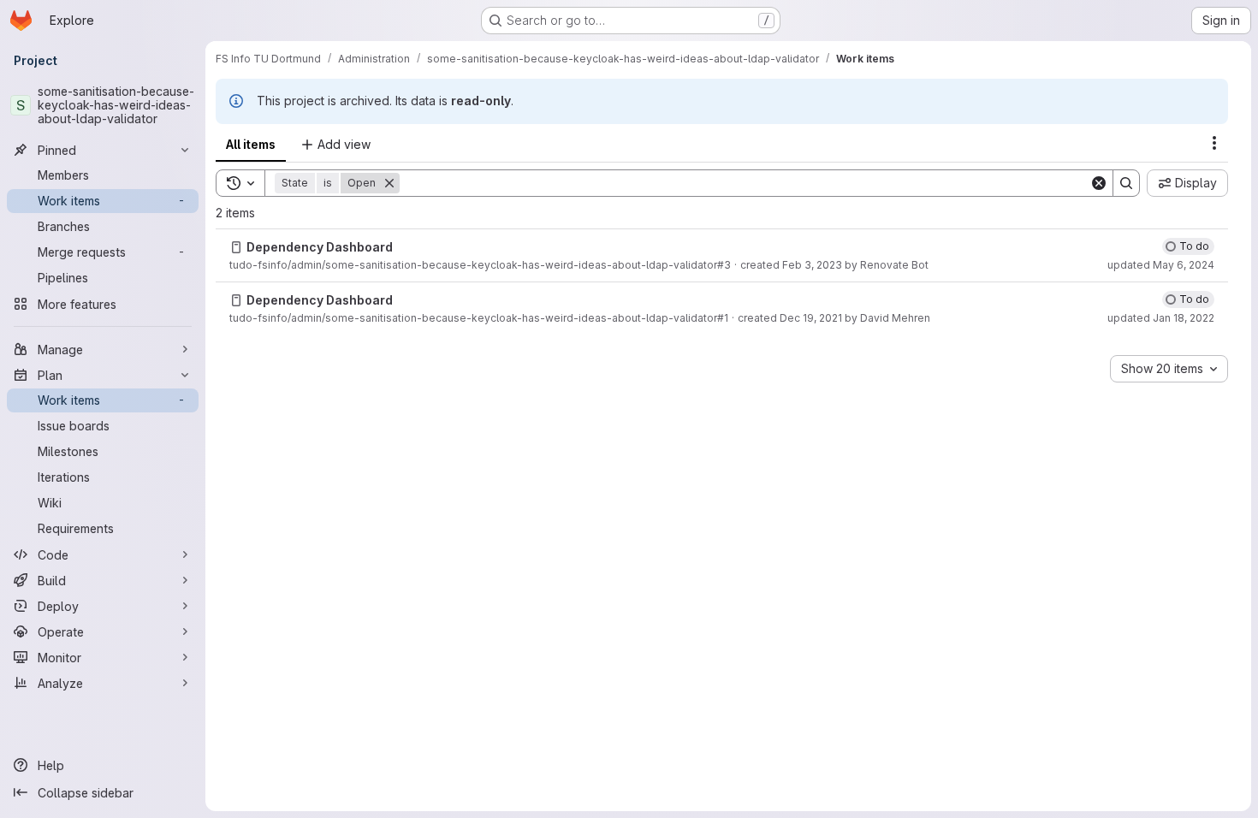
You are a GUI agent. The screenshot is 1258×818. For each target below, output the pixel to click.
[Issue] (236, 247)
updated (1160, 264)
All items (251, 144)
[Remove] (389, 183)
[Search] (1126, 183)
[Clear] (1099, 183)
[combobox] (1169, 368)
